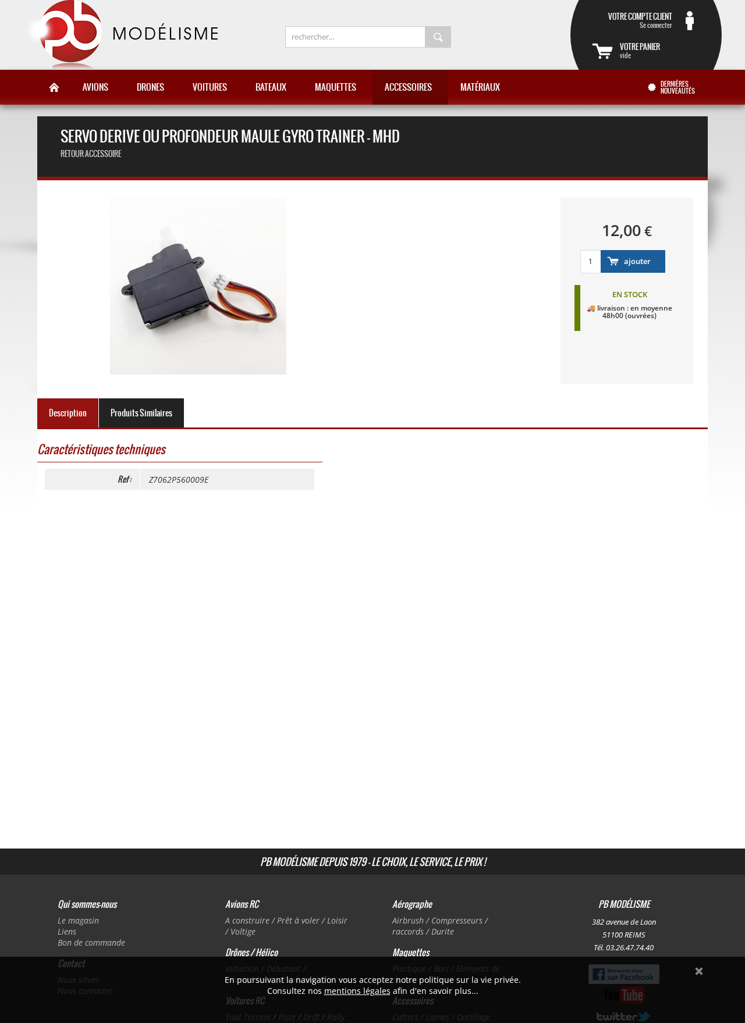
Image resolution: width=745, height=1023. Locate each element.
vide (640, 50)
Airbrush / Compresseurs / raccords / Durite (440, 926)
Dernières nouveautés (678, 87)
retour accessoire (91, 153)
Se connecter (640, 20)
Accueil (54, 87)
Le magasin (78, 920)
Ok (699, 971)
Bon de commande (91, 942)
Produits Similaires (141, 413)
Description (68, 413)
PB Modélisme (120, 35)
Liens (67, 931)
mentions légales (357, 990)
